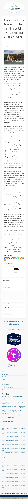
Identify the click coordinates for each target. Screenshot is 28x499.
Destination (4, 382)
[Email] (23, 258)
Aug (18, 424)
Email (6, 307)
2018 (3, 457)
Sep (20, 428)
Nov (24, 428)
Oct (22, 428)
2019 (3, 452)
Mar (9, 424)
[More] (5, 260)
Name (6, 304)
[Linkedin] (9, 258)
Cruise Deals (5, 376)
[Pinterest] (12, 258)
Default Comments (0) (7, 283)
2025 (3, 428)
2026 (3, 424)
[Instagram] (7, 258)
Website (6, 311)
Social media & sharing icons (8, 498)
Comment (6, 291)
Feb (7, 424)
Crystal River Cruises (9, 263)
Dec (3, 429)
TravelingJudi (5, 389)
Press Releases (5, 384)
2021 (3, 444)
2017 (3, 461)
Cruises (7, 46)
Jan (5, 424)
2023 (3, 436)
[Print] (21, 258)
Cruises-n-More (19, 328)
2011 (3, 485)
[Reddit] (14, 258)
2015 (3, 469)
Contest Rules (5, 374)
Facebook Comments (16, 283)
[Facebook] (5, 258)
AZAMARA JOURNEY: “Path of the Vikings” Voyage (12, 402)
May (13, 424)
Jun (15, 424)
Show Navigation (24, 13)
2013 (3, 477)
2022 (3, 440)
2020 (3, 448)
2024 (3, 432)
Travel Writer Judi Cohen (7, 387)
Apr (11, 424)
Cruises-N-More (13, 238)
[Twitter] (16, 258)
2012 (3, 481)
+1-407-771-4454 (16, 252)
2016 (3, 465)
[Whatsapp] (18, 258)
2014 (3, 473)
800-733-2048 (15, 246)
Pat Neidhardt (8, 41)
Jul (16, 424)
